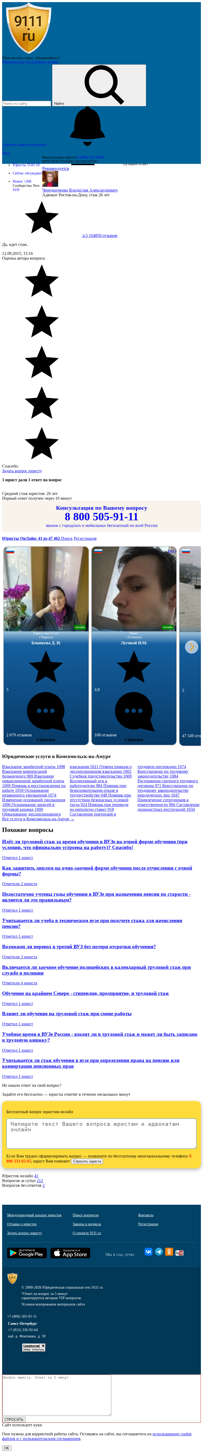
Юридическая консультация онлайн (30, 62)
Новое (22, 181)
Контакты (145, 1215)
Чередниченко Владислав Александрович (80, 190)
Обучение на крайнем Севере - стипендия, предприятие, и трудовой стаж (85, 993)
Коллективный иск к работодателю (88, 783)
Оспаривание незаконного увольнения (29, 792)
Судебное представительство (101, 776)
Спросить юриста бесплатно (25, 145)
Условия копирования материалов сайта (53, 1304)
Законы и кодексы (87, 1224)
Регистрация (85, 538)
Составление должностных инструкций (168, 807)
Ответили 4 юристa (19, 983)
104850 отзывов (99, 235)
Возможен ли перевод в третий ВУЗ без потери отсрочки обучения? (79, 946)
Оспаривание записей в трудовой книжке (28, 807)
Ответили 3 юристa (19, 957)
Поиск (67, 538)
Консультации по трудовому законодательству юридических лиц (165, 790)
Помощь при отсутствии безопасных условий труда (100, 800)
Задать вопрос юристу (22, 471)
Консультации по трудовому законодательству (162, 773)
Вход (6, 153)
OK (6, 1448)
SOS (16, 190)
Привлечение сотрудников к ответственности (163, 802)
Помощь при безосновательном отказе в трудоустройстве (98, 790)
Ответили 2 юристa (19, 884)
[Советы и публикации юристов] (28, 54)
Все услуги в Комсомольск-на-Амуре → (38, 819)
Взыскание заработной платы (33, 766)
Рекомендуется (55, 168)
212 (40, 1180)
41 (36, 1176)
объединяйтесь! (47, 58)
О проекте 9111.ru (87, 1233)
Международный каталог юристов (34, 1215)
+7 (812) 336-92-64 (23, 1330)
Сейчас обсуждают (27, 173)
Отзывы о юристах (22, 1224)
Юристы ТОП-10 (26, 165)
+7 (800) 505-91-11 (22, 1316)
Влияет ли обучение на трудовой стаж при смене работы (67, 1013)
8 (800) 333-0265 (90, 157)
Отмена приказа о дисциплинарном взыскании (101, 769)
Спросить (46, 739)
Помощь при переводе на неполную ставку (99, 807)
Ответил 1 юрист (17, 857)
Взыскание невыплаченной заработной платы (33, 781)
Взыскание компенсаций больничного (24, 773)
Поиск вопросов (86, 1215)
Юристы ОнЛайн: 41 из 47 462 (31, 538)
